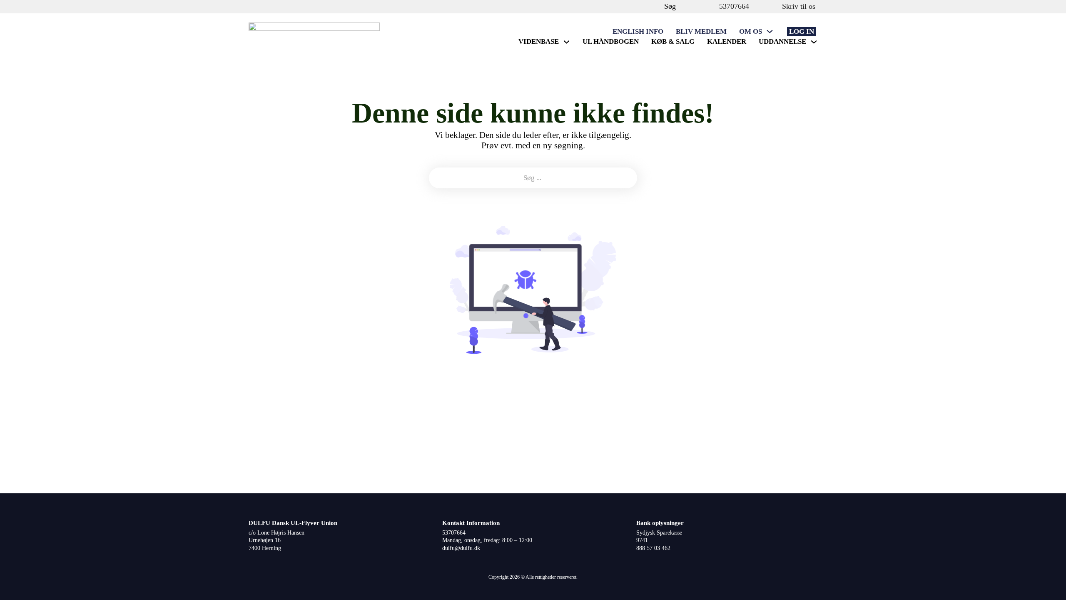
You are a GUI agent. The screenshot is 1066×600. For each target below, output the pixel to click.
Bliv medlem (701, 31)
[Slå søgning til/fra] (656, 6)
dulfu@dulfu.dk (461, 548)
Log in (801, 31)
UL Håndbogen (611, 41)
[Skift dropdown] (769, 31)
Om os (750, 31)
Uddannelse (782, 41)
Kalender (726, 41)
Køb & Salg (673, 41)
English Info (638, 31)
